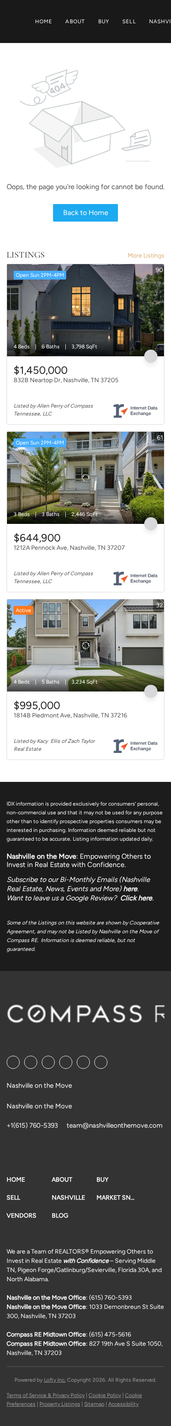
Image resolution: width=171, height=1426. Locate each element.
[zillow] (65, 1062)
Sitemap (94, 1404)
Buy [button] (103, 21)
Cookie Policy (105, 1395)
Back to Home (85, 212)
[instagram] (83, 1062)
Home (43, 21)
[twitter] (48, 1062)
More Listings (146, 255)
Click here (136, 898)
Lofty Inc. (55, 1380)
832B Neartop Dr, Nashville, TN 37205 (66, 380)
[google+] (100, 1062)
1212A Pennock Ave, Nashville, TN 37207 (69, 548)
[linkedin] (30, 1062)
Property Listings (59, 1404)
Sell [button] (128, 21)
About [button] (75, 21)
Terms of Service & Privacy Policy (46, 1395)
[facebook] (13, 1062)
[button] (29, 1179)
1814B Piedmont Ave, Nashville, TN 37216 (70, 715)
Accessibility (123, 1404)
